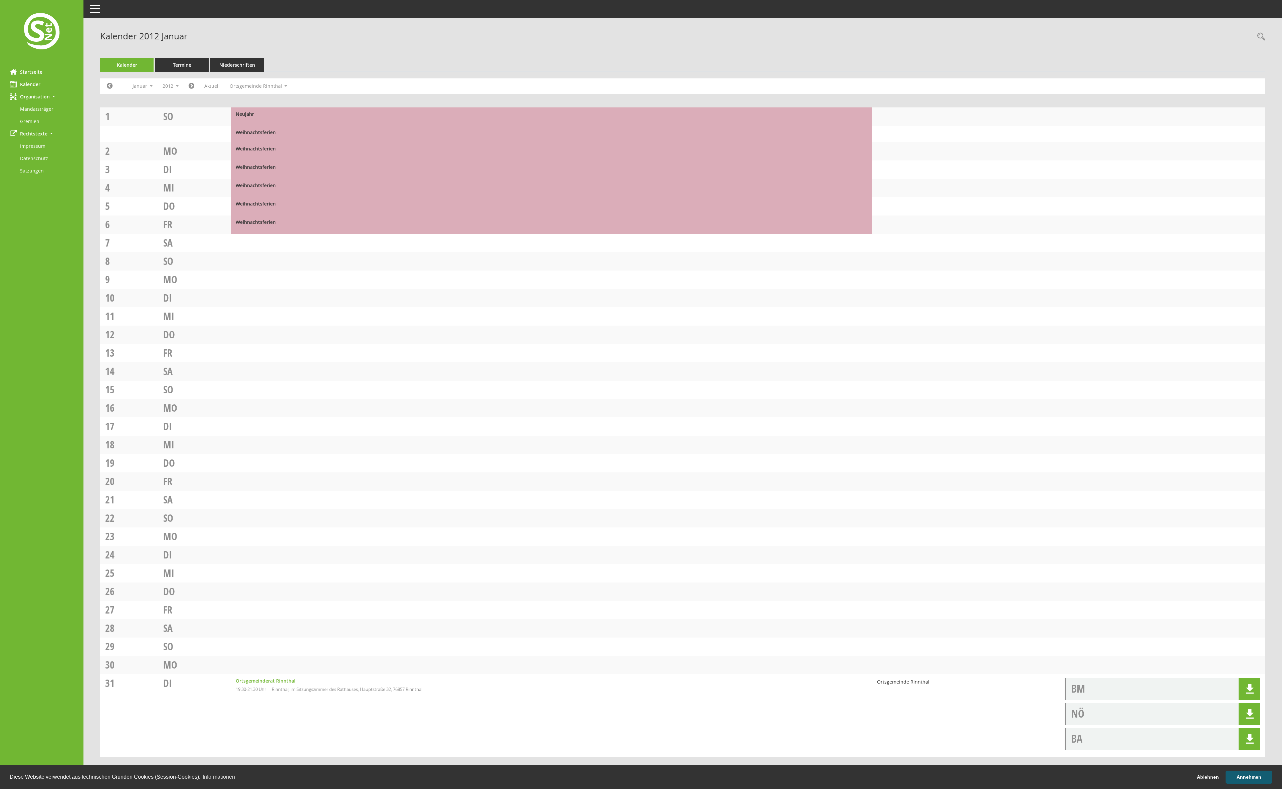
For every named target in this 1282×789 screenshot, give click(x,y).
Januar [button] (141, 86)
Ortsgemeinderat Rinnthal (265, 681)
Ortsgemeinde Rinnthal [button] (256, 86)
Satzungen (32, 170)
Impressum (32, 146)
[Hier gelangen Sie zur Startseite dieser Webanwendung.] (41, 32)
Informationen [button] (219, 777)
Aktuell (212, 86)
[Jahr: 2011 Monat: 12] (110, 86)
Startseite (31, 72)
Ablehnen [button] (1208, 777)
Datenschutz (34, 158)
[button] (41, 96)
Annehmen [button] (1249, 777)
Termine (182, 65)
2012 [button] (169, 86)
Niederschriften (237, 65)
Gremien (29, 121)
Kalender (30, 84)
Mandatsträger (36, 109)
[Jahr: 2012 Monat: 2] (191, 86)
